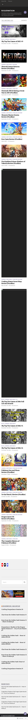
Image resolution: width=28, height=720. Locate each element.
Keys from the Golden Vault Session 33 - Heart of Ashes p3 (14, 621)
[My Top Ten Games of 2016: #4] (14, 415)
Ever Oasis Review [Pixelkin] (11, 139)
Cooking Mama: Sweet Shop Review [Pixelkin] (11, 282)
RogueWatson (8, 11)
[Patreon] (5, 565)
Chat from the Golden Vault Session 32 (14, 649)
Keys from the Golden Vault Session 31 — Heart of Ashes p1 (13, 707)
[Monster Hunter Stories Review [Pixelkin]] (14, 104)
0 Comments (15, 70)
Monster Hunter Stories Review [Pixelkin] (10, 116)
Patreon (10, 1)
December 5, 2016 (5, 474)
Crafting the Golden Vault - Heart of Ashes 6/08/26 (13, 643)
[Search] (2, 4)
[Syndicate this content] (2, 606)
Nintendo (13, 39)
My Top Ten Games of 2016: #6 (12, 448)
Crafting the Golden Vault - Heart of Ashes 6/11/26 (13, 636)
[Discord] (7, 565)
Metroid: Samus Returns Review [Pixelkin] (10, 68)
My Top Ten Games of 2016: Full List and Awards (12, 403)
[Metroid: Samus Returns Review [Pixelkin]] (14, 56)
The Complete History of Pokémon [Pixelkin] (10, 542)
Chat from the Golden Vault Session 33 (13, 615)
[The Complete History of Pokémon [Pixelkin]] (14, 530)
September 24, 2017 (6, 70)
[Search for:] (14, 582)
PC (17, 399)
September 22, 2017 (6, 94)
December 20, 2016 (6, 427)
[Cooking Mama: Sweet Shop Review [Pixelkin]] (14, 223)
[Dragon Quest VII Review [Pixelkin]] (14, 506)
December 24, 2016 (6, 405)
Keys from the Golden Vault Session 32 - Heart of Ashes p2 (14, 655)
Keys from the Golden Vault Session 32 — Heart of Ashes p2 (13, 697)
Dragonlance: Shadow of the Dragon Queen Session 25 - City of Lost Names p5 (13, 628)
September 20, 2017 (6, 119)
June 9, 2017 (4, 165)
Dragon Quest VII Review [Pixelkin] (7, 518)
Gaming (7, 39)
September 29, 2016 (6, 520)
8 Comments (15, 405)
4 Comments (15, 427)
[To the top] (25, 713)
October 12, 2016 (5, 496)
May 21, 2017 (4, 285)
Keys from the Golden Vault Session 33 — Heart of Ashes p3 (13, 687)
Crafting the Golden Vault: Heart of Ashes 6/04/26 (12, 662)
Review (15, 64)
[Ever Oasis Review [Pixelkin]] (14, 128)
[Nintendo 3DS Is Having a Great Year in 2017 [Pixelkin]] (14, 80)
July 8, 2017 (4, 141)
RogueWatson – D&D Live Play (11, 606)
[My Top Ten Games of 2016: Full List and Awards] (14, 343)
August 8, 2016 (5, 545)
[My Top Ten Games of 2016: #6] (14, 437)
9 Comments (15, 43)
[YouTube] (2, 565)
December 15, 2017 (6, 43)
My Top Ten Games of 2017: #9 (12, 41)
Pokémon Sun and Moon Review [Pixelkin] (10, 471)
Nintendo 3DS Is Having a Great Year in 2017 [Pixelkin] (12, 92)
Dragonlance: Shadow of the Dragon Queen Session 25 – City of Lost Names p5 (13, 692)
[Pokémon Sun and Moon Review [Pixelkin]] (14, 460)
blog (2, 39)
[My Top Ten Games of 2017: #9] (14, 31)
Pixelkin (15, 88)
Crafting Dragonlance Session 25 (12, 668)
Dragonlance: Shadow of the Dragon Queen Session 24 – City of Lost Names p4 (13, 702)
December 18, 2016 (6, 450)
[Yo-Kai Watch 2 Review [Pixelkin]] (14, 484)
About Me (3, 1)
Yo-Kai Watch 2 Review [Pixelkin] (13, 494)
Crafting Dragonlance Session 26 (12, 609)
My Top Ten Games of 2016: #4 (12, 426)
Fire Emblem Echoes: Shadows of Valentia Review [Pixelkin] (13, 162)
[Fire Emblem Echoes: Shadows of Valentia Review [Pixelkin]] (14, 151)
